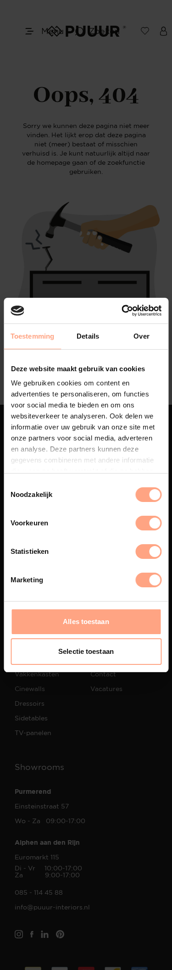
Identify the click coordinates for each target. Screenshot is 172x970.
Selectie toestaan (86, 651)
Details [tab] (88, 336)
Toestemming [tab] (32, 336)
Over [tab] (141, 336)
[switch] (148, 523)
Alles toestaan (86, 621)
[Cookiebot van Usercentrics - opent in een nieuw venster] (122, 311)
